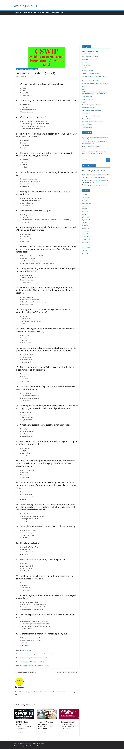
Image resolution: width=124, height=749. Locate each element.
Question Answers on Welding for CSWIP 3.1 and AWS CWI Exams (46, 725)
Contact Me (28, 13)
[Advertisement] (62, 27)
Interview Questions (87, 70)
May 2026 (84, 195)
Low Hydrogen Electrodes (100, 185)
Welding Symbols (26, 650)
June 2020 (85, 211)
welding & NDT (26, 6)
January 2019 (85, 234)
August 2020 (85, 206)
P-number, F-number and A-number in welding (35, 665)
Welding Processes (87, 124)
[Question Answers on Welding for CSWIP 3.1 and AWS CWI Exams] (47, 710)
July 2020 (84, 208)
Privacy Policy (39, 13)
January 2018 (85, 242)
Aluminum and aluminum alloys (100, 175)
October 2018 (86, 239)
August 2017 (85, 253)
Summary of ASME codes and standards (33, 662)
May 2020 (84, 214)
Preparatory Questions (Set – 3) (26, 672)
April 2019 (85, 225)
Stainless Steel (86, 86)
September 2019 (86, 220)
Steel (83, 89)
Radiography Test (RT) (99, 177)
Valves (84, 102)
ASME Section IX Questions (89, 149)
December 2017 (86, 245)
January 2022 (85, 197)
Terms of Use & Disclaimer (54, 13)
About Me (18, 13)
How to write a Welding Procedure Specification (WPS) (37, 654)
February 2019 (86, 231)
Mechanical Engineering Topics (91, 73)
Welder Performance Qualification (91, 110)
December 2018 (86, 236)
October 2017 (86, 248)
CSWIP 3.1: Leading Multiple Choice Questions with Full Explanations (23, 725)
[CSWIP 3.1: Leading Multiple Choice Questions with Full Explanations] (24, 710)
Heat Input (85, 62)
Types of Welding (87, 96)
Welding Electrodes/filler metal (90, 116)
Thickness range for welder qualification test (34, 658)
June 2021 (85, 200)
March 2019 (85, 228)
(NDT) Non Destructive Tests (90, 51)
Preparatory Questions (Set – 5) (67, 672)
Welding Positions (87, 119)
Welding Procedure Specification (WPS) (93, 121)
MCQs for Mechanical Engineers (91, 146)
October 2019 (86, 217)
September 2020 (86, 203)
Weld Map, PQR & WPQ (88, 107)
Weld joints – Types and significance (92, 105)
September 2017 (86, 250)
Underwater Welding (88, 99)
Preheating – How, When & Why (91, 81)
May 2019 (84, 222)
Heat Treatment (86, 65)
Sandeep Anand (30, 76)
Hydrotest (84, 68)
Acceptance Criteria (87, 54)
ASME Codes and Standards (90, 56)
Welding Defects (86, 113)
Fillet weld (85, 59)
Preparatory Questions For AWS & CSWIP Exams (26, 69)
